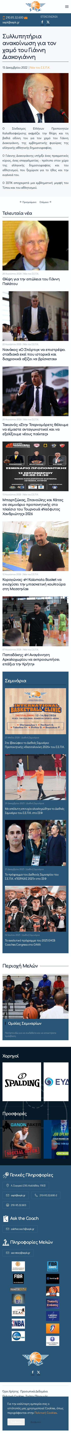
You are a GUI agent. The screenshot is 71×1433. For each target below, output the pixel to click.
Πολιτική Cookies (13, 1396)
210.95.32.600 (14, 17)
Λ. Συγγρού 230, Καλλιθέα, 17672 (28, 1185)
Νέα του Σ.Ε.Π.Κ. (40, 67)
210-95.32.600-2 (48, 1195)
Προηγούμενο (29, 202)
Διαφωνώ (36, 1422)
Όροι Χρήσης (10, 1391)
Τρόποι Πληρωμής (36, 1396)
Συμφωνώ (16, 1422)
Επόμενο (44, 202)
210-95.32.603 (18, 1205)
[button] (67, 6)
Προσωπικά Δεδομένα (34, 1391)
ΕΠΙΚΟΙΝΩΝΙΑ (49, 17)
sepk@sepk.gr (10, 22)
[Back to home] (35, 6)
